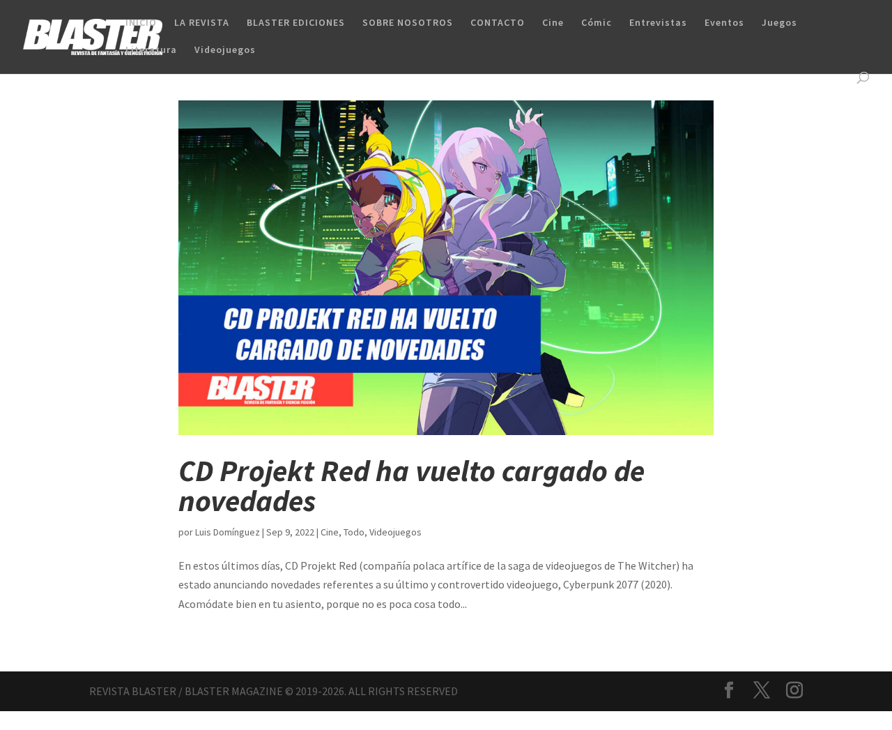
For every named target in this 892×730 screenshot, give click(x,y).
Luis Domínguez (227, 532)
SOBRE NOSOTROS (407, 23)
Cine (553, 23)
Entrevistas (658, 23)
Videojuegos (225, 50)
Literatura (151, 50)
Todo (354, 532)
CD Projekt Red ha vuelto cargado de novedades (411, 485)
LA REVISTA (201, 23)
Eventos (724, 23)
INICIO (141, 23)
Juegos (779, 23)
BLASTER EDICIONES (296, 23)
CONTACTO (497, 23)
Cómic (596, 23)
